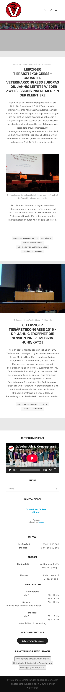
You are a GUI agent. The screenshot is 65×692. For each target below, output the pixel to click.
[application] (32, 458)
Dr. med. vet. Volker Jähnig (36, 510)
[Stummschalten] (50, 469)
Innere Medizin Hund (32, 243)
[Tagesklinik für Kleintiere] (13, 10)
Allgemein (48, 64)
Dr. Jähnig (46, 238)
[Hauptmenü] (56, 10)
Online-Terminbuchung (33, 641)
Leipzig (44, 404)
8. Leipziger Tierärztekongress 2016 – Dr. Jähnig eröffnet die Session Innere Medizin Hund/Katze (32, 333)
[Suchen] (45, 10)
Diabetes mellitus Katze (25, 238)
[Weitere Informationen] (51, 10)
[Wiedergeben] (9, 469)
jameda (41, 522)
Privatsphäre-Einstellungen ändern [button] (33, 658)
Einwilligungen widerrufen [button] (32, 667)
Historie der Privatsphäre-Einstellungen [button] (32, 663)
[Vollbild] (55, 469)
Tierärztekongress (32, 251)
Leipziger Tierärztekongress (32, 247)
